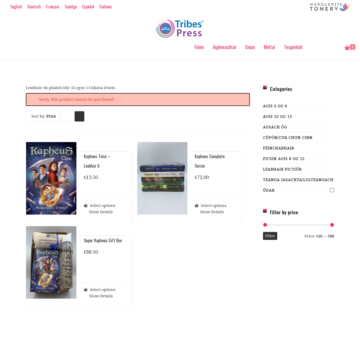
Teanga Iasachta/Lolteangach (298, 180)
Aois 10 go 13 (277, 116)
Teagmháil (293, 46)
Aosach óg (275, 127)
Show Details (100, 212)
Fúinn (199, 46)
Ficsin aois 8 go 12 (284, 159)
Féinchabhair (278, 148)
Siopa (250, 46)
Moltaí (269, 46)
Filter (270, 236)
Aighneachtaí (224, 46)
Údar (269, 190)
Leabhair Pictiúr (282, 169)
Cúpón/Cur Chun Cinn (288, 137)
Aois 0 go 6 (275, 106)
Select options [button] (102, 205)
